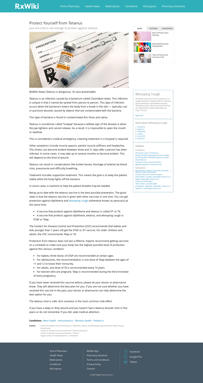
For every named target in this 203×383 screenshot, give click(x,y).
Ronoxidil (145, 174)
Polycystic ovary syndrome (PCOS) (148, 162)
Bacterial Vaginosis (142, 164)
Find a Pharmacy (70, 6)
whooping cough (78, 200)
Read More (139, 115)
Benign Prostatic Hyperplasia (145, 155)
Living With (141, 136)
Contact (91, 368)
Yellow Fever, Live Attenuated (146, 183)
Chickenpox (153, 153)
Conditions (131, 6)
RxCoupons (149, 6)
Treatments (141, 131)
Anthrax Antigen (156, 174)
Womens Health (83, 320)
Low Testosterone (141, 157)
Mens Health (49, 320)
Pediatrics (98, 320)
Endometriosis (140, 160)
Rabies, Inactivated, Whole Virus (147, 179)
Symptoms (141, 127)
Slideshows (167, 28)
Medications (112, 6)
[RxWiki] (27, 6)
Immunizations (65, 320)
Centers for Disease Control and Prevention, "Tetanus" (60, 333)
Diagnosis (140, 129)
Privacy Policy (94, 364)
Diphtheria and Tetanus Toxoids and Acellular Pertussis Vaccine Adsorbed (151, 171)
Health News (92, 6)
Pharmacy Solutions (173, 6)
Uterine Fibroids (156, 164)
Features (153, 28)
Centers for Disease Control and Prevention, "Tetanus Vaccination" (64, 331)
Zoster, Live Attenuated (143, 181)
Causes (140, 134)
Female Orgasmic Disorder (159, 157)
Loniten (138, 174)
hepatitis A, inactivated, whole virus (148, 188)
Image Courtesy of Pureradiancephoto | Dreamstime (59, 336)
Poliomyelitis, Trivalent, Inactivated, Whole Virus (152, 177)
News (139, 28)
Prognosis (141, 138)
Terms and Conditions (98, 359)
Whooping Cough (141, 153)
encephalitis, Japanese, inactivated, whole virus (152, 186)
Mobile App (92, 351)
